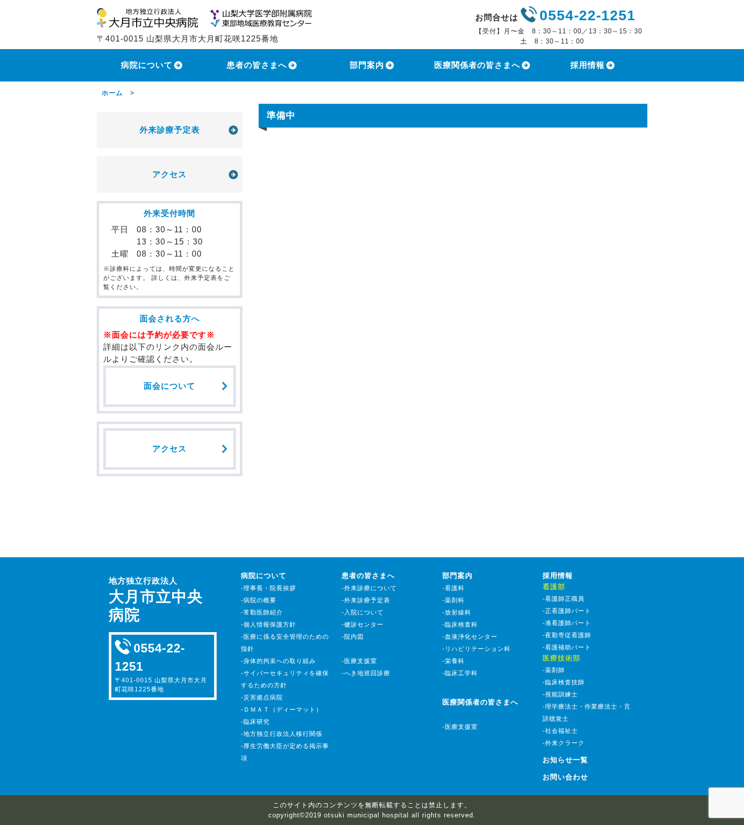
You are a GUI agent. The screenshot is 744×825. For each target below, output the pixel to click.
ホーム (112, 93)
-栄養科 (453, 661)
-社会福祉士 (560, 730)
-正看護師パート (567, 610)
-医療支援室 (359, 661)
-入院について (363, 612)
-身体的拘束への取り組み (278, 661)
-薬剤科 (453, 600)
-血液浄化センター (470, 636)
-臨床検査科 (460, 624)
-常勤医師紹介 (262, 612)
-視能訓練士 (560, 694)
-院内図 (353, 636)
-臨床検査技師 (564, 682)
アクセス (169, 174)
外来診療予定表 (170, 130)
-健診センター (363, 624)
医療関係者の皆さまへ (477, 65)
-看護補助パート (567, 647)
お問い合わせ (565, 777)
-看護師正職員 (564, 598)
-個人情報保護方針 (268, 624)
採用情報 (587, 65)
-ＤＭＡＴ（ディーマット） (281, 709)
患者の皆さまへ (257, 65)
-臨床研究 (255, 721)
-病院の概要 (258, 600)
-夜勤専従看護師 (567, 635)
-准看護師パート (567, 623)
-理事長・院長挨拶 (268, 588)
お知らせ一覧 (565, 760)
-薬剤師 (554, 670)
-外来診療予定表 (366, 600)
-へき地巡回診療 (366, 673)
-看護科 (453, 588)
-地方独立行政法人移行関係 (281, 733)
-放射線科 (456, 612)
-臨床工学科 (460, 673)
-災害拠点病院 (262, 697)
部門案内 (367, 65)
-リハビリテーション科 (476, 648)
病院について (147, 65)
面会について (169, 386)
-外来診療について (369, 588)
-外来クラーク (564, 743)
